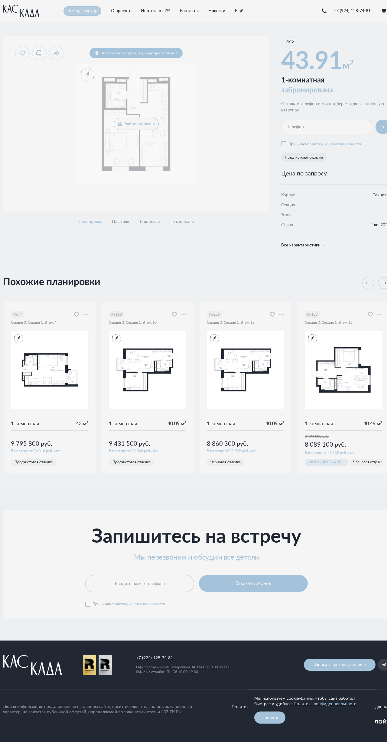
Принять (270, 717)
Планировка (90, 222)
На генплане (181, 222)
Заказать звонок (253, 583)
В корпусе (150, 222)
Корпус (288, 195)
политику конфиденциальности (334, 144)
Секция (288, 205)
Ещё (239, 11)
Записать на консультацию (340, 665)
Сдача (287, 225)
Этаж (286, 215)
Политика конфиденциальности (325, 704)
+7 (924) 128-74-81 (344, 11)
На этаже (121, 222)
